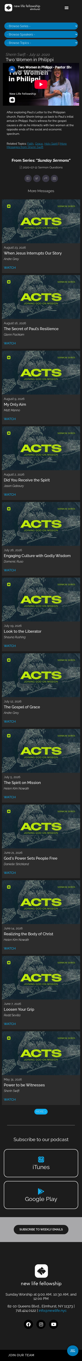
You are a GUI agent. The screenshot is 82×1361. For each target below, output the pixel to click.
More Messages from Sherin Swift (37, 145)
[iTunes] (41, 1159)
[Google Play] (41, 1191)
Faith (30, 143)
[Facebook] (28, 1324)
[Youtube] (53, 1324)
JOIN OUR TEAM (21, 1355)
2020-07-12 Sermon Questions (43, 167)
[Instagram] (41, 1324)
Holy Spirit (51, 143)
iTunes (41, 1167)
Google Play (41, 1199)
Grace (39, 143)
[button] (67, 8)
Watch (10, 268)
